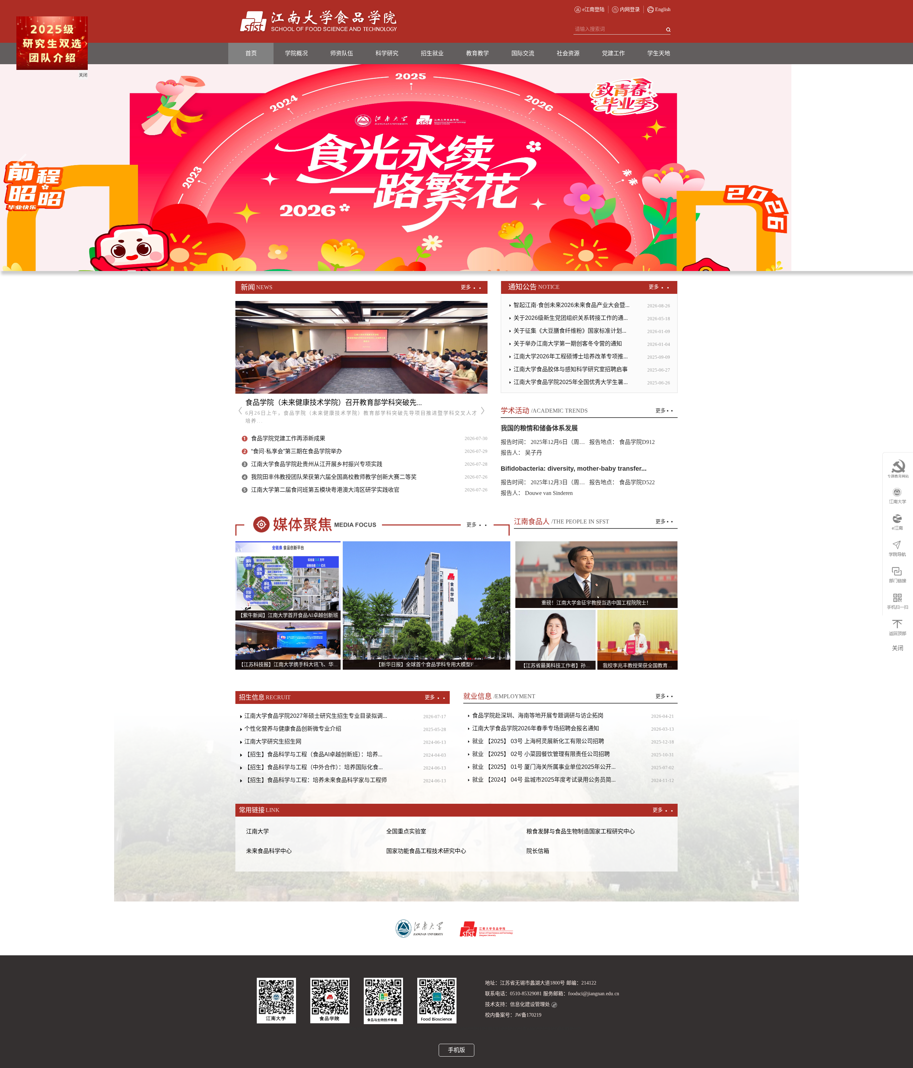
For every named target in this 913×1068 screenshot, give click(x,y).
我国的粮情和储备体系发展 (539, 428)
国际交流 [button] (522, 53)
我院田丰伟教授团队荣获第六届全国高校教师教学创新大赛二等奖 (334, 477)
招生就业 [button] (432, 53)
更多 (466, 287)
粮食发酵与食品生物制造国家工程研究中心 (580, 831)
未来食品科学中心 (269, 851)
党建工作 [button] (613, 53)
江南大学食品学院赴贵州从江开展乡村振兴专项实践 (316, 464)
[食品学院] (318, 21)
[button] (19, 167)
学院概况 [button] (296, 53)
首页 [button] (251, 53)
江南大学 (257, 831)
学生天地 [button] (658, 53)
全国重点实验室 (406, 831)
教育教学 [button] (477, 53)
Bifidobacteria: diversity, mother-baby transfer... (574, 468)
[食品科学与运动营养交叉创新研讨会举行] (361, 347)
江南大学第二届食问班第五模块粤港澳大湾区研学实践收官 (325, 490)
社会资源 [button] (568, 53)
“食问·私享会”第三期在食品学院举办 (296, 451)
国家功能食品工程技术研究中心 (426, 851)
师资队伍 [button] (341, 53)
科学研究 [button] (387, 53)
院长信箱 (537, 851)
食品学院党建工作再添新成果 (288, 438)
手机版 (456, 1050)
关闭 (103, 95)
